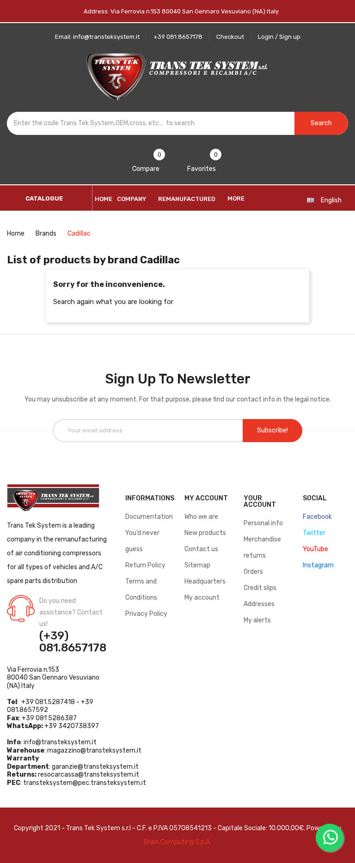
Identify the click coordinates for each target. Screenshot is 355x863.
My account (202, 598)
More (236, 198)
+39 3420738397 (71, 726)
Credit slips (260, 588)
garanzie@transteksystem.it (95, 767)
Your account (260, 501)
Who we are (201, 517)
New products (205, 533)
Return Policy (145, 565)
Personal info (263, 523)
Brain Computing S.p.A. (177, 842)
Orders (253, 572)
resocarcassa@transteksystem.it (88, 774)
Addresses (259, 604)
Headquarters (205, 581)
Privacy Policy (146, 614)
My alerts (257, 620)
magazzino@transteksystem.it (94, 750)
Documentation (149, 517)
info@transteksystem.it (60, 742)
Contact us (201, 549)
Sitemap (197, 565)
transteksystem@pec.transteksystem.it (84, 783)
